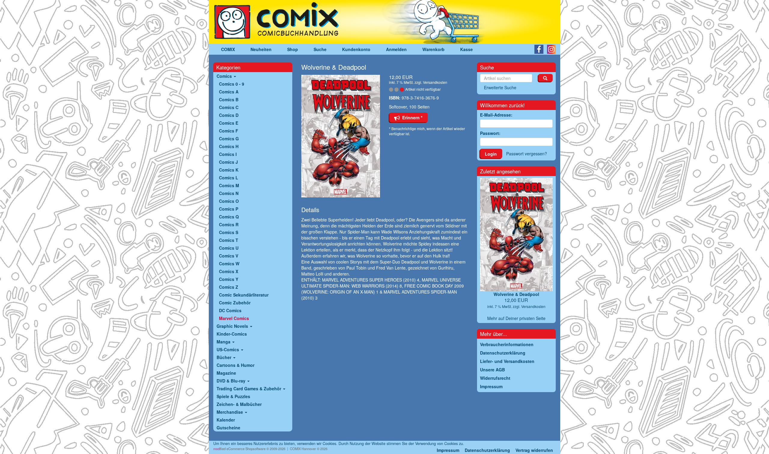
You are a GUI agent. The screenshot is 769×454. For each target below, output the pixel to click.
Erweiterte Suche (500, 87)
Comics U (229, 248)
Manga (224, 342)
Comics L (228, 178)
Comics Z (228, 287)
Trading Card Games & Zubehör (249, 388)
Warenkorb (433, 49)
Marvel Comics (234, 318)
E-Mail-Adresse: (496, 115)
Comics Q (229, 217)
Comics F (228, 131)
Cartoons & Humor (235, 365)
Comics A (229, 92)
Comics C (229, 107)
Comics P (228, 209)
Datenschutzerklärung (487, 450)
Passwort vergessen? (526, 154)
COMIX (228, 49)
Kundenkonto (356, 49)
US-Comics (228, 349)
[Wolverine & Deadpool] (340, 136)
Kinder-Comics (232, 334)
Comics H (229, 146)
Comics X (228, 271)
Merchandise (230, 412)
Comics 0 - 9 (231, 84)
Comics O (229, 201)
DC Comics (230, 310)
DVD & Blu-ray (232, 381)
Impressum (448, 450)
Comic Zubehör (235, 303)
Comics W (229, 264)
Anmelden (396, 49)
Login (491, 154)
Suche (320, 49)
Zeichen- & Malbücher (239, 404)
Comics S (228, 232)
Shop (292, 49)
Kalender (226, 420)
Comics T (228, 240)
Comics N (229, 193)
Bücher (225, 357)
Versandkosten (435, 82)
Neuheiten (261, 49)
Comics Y (228, 279)
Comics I (228, 154)
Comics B (229, 99)
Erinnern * (411, 117)
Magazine (226, 373)
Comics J (228, 162)
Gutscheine (228, 428)
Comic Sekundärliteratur (244, 295)
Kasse (466, 49)
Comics (225, 76)
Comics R (229, 224)
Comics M (229, 185)
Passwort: (490, 133)
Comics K (229, 170)
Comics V (228, 256)
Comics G (229, 139)
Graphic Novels (233, 326)
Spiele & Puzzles (233, 396)
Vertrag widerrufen (534, 450)
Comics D (229, 115)
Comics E (228, 123)
